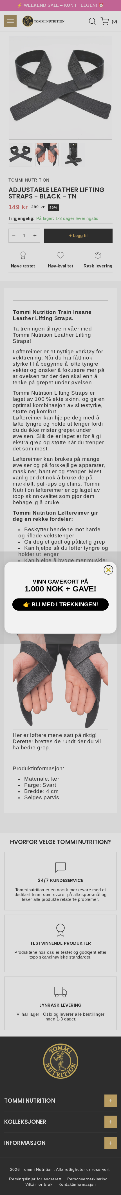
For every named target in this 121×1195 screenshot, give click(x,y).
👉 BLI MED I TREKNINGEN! (60, 604)
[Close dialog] (108, 569)
